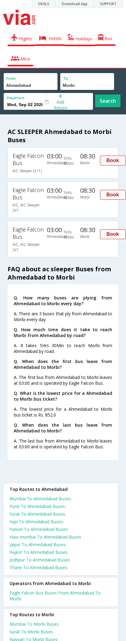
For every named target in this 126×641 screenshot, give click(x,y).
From (11, 78)
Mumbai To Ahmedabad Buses (40, 499)
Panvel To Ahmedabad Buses (38, 529)
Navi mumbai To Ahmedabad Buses (45, 537)
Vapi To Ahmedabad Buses (36, 521)
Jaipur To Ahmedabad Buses (37, 544)
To (65, 78)
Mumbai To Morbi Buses (34, 624)
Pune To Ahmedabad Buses (37, 506)
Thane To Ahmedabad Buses (38, 567)
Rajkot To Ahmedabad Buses (38, 552)
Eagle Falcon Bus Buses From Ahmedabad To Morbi (55, 596)
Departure (15, 97)
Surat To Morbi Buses (31, 632)
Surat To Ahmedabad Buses (37, 514)
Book (112, 160)
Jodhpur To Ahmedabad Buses (39, 560)
